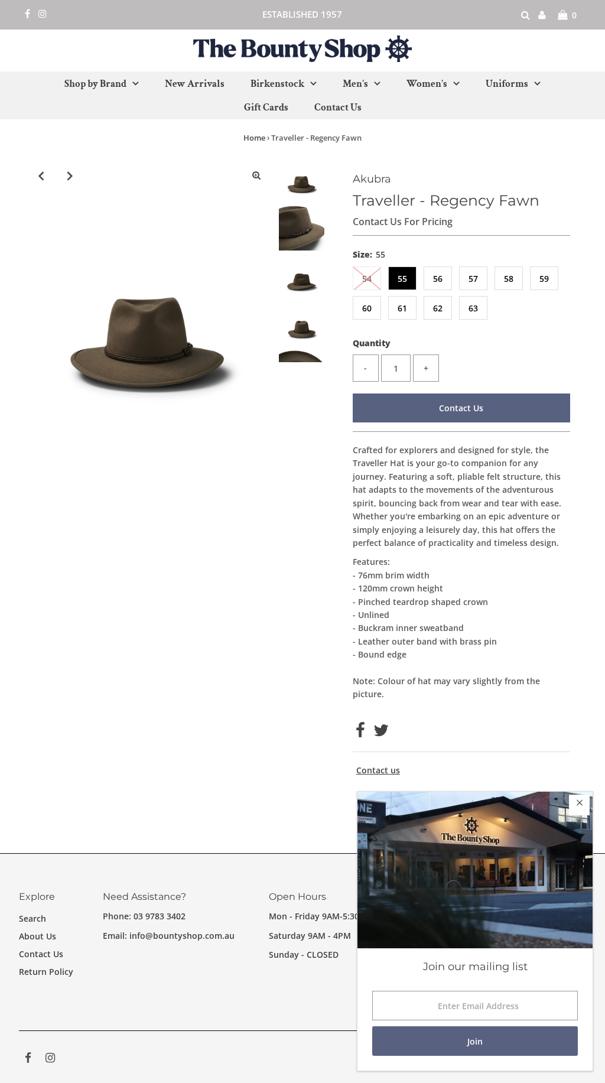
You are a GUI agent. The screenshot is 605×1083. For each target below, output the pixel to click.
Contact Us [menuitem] (338, 107)
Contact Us (461, 408)
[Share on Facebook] (360, 733)
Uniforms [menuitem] (507, 83)
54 (367, 278)
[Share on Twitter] (381, 733)
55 (402, 278)
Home (254, 137)
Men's (355, 83)
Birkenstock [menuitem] (277, 83)
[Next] (70, 175)
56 (438, 278)
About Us (37, 936)
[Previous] (41, 175)
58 (508, 278)
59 (544, 278)
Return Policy (46, 971)
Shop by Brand (95, 83)
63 (473, 308)
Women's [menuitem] (426, 83)
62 (438, 308)
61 (402, 308)
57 (473, 278)
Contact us (378, 770)
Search (32, 918)
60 (367, 308)
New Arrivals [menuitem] (195, 83)
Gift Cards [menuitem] (266, 107)
